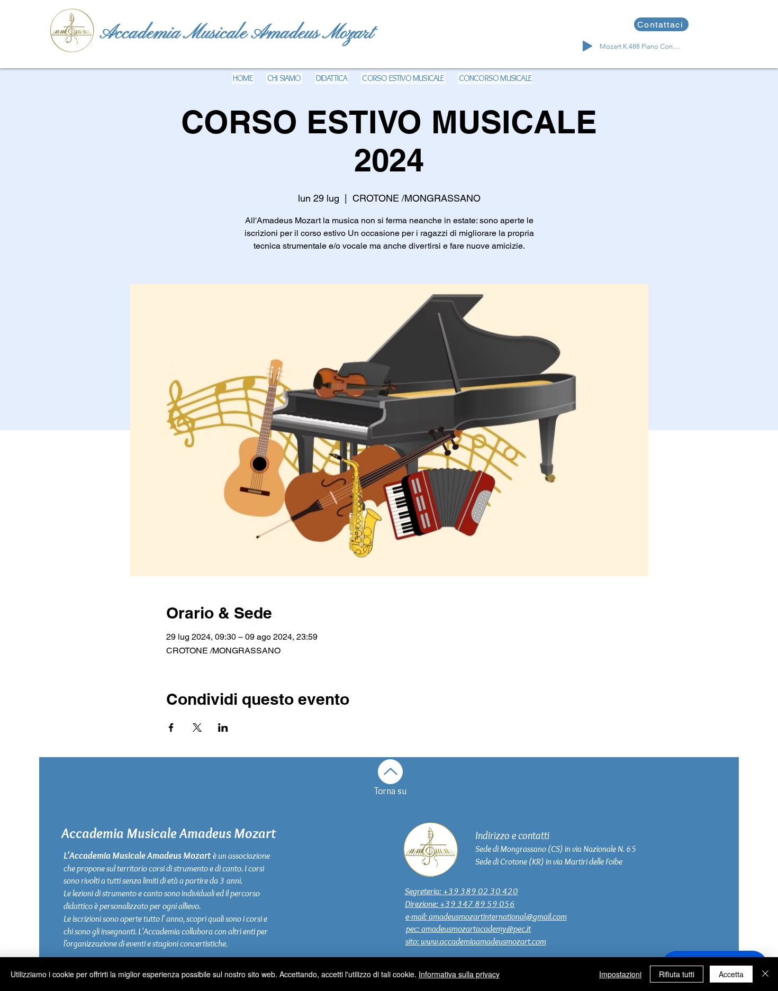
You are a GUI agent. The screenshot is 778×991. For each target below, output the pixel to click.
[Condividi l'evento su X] (197, 727)
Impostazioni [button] (620, 974)
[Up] (390, 771)
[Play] (587, 46)
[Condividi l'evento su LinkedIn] (223, 727)
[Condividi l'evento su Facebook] (171, 727)
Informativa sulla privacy (459, 974)
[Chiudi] (765, 974)
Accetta (731, 974)
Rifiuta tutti (676, 974)
